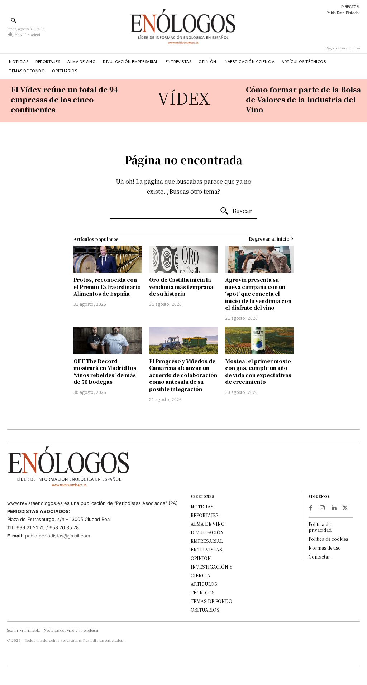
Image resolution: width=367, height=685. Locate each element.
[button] (13, 20)
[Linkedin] (333, 508)
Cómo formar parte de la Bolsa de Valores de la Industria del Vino (303, 99)
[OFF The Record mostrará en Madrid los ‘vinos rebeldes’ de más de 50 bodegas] (107, 340)
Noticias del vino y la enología (71, 630)
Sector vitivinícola (23, 630)
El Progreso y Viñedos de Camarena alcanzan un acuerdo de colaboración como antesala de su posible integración (183, 374)
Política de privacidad (320, 527)
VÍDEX (183, 97)
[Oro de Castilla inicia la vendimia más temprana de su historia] (183, 259)
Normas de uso (325, 548)
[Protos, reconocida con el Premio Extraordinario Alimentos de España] (107, 259)
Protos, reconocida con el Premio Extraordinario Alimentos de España (107, 286)
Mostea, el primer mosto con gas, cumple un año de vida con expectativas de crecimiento (258, 371)
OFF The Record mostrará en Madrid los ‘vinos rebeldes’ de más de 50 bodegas (104, 371)
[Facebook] (310, 508)
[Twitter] (345, 508)
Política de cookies (328, 539)
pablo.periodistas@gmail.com (57, 536)
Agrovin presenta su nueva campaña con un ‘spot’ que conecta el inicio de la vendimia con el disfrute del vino (258, 293)
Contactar (319, 557)
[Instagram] (322, 508)
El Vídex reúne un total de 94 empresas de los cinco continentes (64, 99)
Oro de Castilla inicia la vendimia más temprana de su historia (181, 286)
